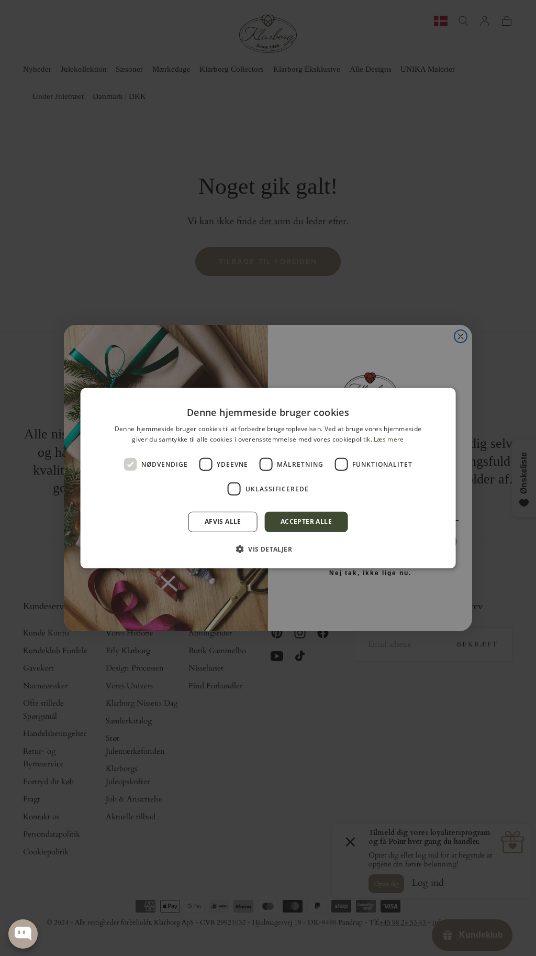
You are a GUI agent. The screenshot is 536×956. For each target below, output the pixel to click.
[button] (268, 549)
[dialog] (268, 478)
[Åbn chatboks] (23, 934)
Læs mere (389, 439)
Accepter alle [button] (306, 521)
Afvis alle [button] (223, 521)
